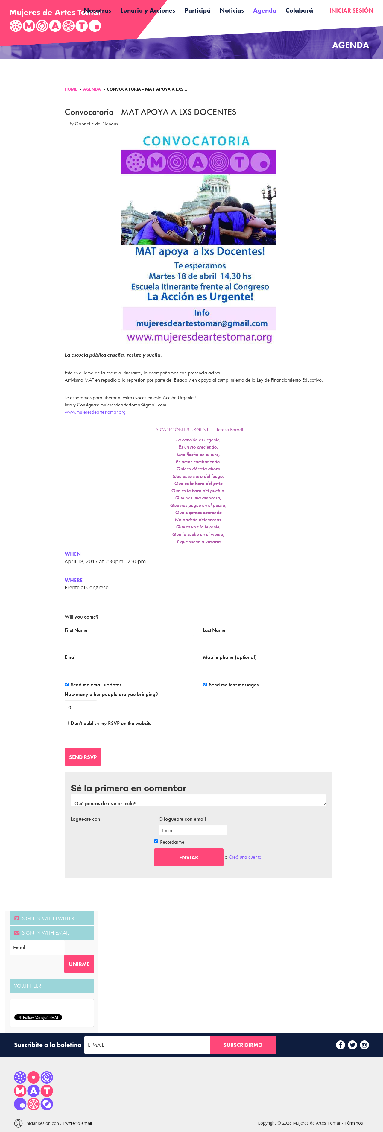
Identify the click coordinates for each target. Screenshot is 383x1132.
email (86, 1123)
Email (71, 657)
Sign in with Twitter (47, 918)
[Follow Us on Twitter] (352, 1045)
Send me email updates (96, 685)
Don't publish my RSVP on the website (111, 723)
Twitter (69, 1123)
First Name (76, 630)
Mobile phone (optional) (230, 657)
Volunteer (27, 985)
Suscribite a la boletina (47, 1044)
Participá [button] (197, 10)
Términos (353, 1123)
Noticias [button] (232, 10)
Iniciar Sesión (351, 10)
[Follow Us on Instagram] (364, 1045)
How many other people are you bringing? (111, 694)
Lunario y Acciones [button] (147, 10)
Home (71, 89)
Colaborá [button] (299, 10)
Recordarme (172, 841)
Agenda (264, 10)
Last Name (214, 630)
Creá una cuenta (245, 856)
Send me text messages (234, 685)
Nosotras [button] (97, 10)
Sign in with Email (45, 932)
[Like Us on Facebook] (340, 1045)
